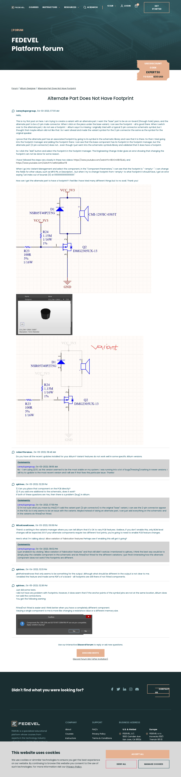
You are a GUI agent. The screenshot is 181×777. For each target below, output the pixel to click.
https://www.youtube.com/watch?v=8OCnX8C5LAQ (99, 159)
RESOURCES (70, 7)
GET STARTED (156, 7)
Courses (69, 733)
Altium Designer (28, 88)
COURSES (33, 7)
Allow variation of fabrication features (64, 538)
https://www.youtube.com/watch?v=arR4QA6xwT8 (41, 162)
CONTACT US (162, 691)
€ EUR (110, 5)
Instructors (70, 738)
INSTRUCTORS (50, 7)
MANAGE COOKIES (153, 764)
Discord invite (90, 653)
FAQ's (95, 729)
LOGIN (127, 5)
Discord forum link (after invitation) (90, 659)
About (68, 729)
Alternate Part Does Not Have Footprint (57, 88)
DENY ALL (121, 764)
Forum (15, 88)
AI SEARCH (92, 7)
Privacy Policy (74, 766)
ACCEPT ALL (138, 754)
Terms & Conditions (102, 738)
